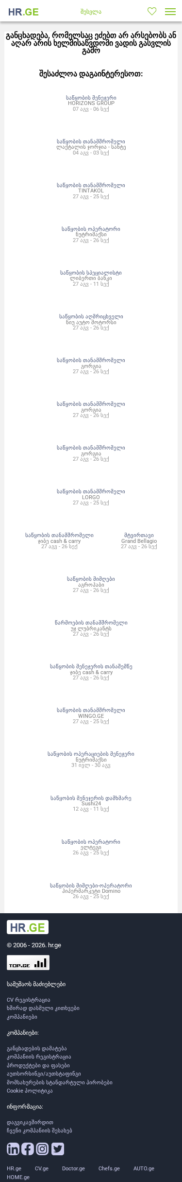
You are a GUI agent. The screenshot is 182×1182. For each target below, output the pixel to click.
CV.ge (42, 1168)
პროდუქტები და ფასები (38, 1065)
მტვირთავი (139, 535)
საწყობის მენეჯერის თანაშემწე (91, 666)
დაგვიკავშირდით (30, 1122)
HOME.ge (18, 1177)
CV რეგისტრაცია (28, 1000)
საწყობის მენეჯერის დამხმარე (91, 798)
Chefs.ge (109, 1168)
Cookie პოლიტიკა (30, 1091)
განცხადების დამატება (37, 1048)
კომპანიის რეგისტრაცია (39, 1057)
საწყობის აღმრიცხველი (91, 316)
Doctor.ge (73, 1168)
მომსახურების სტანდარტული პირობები (60, 1082)
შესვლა (91, 11)
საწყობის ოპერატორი (91, 229)
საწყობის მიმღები (91, 578)
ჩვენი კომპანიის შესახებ (39, 1131)
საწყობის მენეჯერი (91, 97)
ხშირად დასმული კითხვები (43, 1008)
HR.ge (14, 1168)
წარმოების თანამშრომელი (91, 622)
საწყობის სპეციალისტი (91, 272)
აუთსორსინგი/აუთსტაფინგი (44, 1074)
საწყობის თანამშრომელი (91, 141)
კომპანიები (22, 1017)
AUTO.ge (143, 1168)
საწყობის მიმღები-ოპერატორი (91, 885)
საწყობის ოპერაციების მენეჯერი (91, 753)
